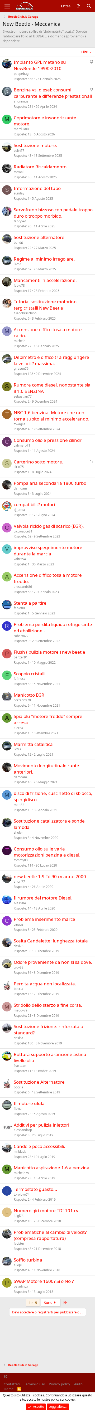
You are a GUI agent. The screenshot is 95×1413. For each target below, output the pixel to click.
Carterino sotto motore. (38, 462)
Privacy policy (59, 1384)
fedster (19, 1243)
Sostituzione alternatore (39, 237)
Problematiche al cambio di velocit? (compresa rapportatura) (50, 1235)
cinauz (18, 924)
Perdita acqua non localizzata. (45, 984)
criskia (18, 1038)
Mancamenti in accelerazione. (45, 280)
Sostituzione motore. (35, 145)
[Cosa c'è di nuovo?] (78, 6)
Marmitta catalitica (33, 744)
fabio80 (19, 608)
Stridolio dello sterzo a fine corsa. (48, 1005)
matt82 (19, 805)
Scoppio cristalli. (30, 674)
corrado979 (22, 700)
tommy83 (21, 860)
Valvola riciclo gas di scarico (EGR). (49, 526)
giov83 (18, 967)
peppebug (21, 73)
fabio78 (19, 285)
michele (19, 341)
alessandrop (23, 1130)
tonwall (19, 172)
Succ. (48, 1302)
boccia (18, 988)
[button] (5, 1377)
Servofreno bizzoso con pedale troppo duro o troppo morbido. (53, 213)
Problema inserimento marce (44, 919)
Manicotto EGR (29, 695)
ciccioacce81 (23, 531)
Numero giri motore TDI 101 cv (46, 1210)
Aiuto (78, 1384)
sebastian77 (23, 396)
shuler (18, 832)
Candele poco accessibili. (39, 1146)
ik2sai (18, 264)
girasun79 (21, 368)
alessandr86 (23, 586)
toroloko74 (22, 1194)
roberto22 (21, 636)
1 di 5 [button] (33, 1302)
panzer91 (21, 657)
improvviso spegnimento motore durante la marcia (48, 550)
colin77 (19, 150)
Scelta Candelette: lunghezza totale (51, 941)
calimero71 (22, 445)
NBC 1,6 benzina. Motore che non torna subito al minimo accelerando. (51, 415)
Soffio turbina (28, 1260)
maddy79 (20, 1010)
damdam (20, 488)
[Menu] (7, 6)
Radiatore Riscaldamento (40, 167)
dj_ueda (19, 509)
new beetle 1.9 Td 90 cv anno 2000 (50, 876)
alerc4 (18, 728)
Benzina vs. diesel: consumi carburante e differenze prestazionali (53, 93)
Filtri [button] (84, 52)
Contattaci (12, 1384)
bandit (18, 242)
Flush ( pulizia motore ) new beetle (49, 652)
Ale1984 (20, 903)
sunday (19, 193)
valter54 (20, 559)
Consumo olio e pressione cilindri (48, 440)
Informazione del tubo (37, 188)
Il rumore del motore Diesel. (43, 898)
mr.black (20, 1151)
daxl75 (18, 946)
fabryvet (20, 221)
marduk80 (21, 129)
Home (8, 1388)
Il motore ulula (29, 1103)
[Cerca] (89, 6)
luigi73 (18, 1216)
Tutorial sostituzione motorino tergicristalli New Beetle (45, 305)
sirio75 (19, 467)
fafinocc (19, 678)
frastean (20, 1065)
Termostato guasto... (35, 1189)
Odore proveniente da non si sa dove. (53, 962)
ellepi (18, 1265)
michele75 (21, 1173)
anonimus (21, 101)
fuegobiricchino (25, 313)
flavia (18, 1108)
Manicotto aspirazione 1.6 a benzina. (52, 1168)
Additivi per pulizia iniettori (41, 1125)
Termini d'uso (34, 1384)
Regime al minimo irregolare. (44, 259)
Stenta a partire (30, 603)
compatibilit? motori (34, 504)
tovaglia (19, 424)
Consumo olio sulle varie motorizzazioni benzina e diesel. (47, 852)
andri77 (19, 881)
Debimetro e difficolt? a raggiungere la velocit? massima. (51, 360)
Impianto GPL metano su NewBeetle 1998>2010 (40, 65)
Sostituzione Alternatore (39, 1082)
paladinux (21, 1286)
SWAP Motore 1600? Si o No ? (44, 1281)
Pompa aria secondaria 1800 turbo (50, 483)
